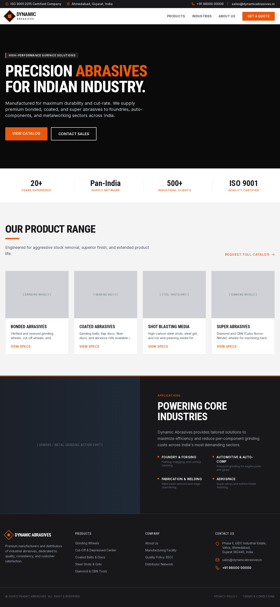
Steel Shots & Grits (88, 564)
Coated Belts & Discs (90, 557)
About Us (227, 16)
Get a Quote (259, 16)
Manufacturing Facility (161, 550)
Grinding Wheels (87, 543)
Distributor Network (159, 564)
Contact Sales (73, 134)
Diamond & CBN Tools (91, 571)
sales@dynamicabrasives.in (253, 4)
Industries (202, 16)
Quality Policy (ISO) (159, 557)
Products (176, 16)
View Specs (21, 346)
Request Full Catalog (247, 254)
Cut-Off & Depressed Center (95, 550)
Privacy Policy (225, 596)
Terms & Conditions (259, 596)
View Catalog (26, 133)
